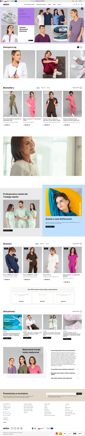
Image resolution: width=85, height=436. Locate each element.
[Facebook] (12, 428)
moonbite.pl (11, 434)
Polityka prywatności (48, 412)
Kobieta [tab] (38, 87)
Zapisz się (79, 393)
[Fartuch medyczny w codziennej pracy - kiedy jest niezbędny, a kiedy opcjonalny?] (32, 326)
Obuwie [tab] (48, 87)
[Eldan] (7, 4)
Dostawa (45, 407)
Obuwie (49, 4)
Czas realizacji (46, 410)
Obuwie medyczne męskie (28, 410)
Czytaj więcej (6, 338)
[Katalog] (19, 64)
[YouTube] (21, 428)
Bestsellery (25, 412)
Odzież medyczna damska (29, 4)
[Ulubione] (76, 4)
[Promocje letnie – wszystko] (42, 25)
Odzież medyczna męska (41, 4)
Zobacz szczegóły (7, 230)
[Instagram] (15, 428)
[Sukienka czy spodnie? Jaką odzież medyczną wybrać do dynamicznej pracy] (52, 326)
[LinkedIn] (18, 428)
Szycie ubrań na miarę (69, 410)
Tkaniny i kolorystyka (68, 412)
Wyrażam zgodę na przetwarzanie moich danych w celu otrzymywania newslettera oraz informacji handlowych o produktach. (63, 396)
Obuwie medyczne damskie (28, 407)
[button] (74, 4)
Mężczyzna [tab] (43, 87)
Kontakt (4, 422)
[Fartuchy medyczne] (52, 64)
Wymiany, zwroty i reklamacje (49, 415)
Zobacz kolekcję (49, 226)
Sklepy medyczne (68, 407)
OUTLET (59, 4)
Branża (54, 4)
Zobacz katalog (67, 415)
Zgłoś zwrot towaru (47, 413)
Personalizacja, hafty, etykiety (70, 413)
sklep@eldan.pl (5, 419)
